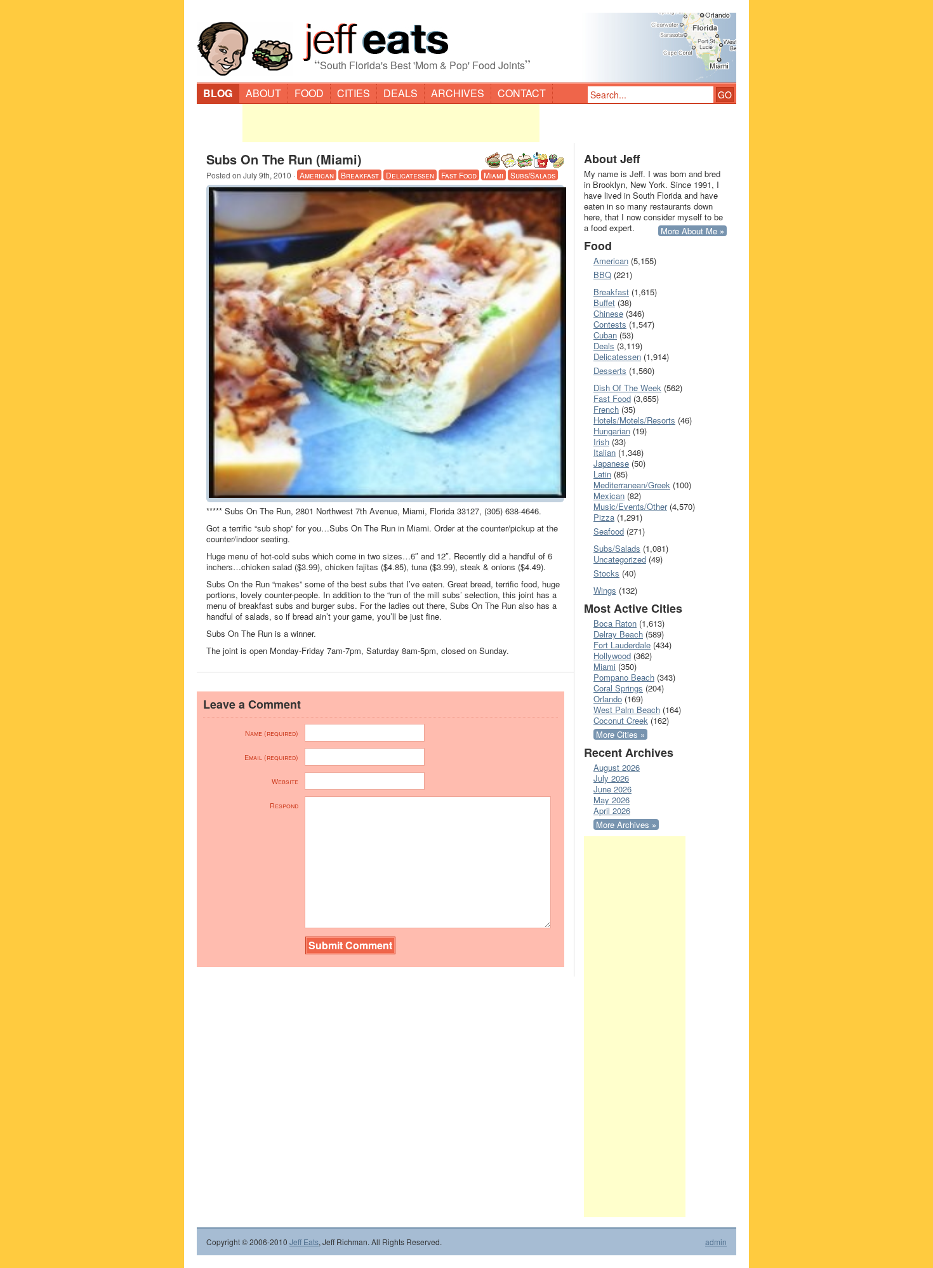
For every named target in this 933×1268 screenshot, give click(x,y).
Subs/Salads (532, 175)
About (263, 93)
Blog (217, 93)
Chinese (608, 313)
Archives (457, 93)
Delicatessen (410, 175)
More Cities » (620, 734)
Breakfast (360, 175)
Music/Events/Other (630, 506)
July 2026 (611, 778)
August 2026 (616, 767)
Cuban (605, 335)
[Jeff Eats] (466, 42)
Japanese (611, 463)
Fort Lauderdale (622, 645)
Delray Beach (618, 634)
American (317, 175)
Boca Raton (615, 623)
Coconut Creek (620, 720)
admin (716, 1242)
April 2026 (611, 810)
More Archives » (626, 824)
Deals (400, 93)
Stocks (606, 573)
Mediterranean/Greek (631, 485)
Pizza (603, 517)
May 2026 (611, 800)
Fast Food (459, 175)
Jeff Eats (304, 1241)
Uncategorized (619, 559)
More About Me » (692, 230)
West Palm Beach (626, 710)
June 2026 (612, 789)
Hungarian (611, 431)
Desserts (609, 370)
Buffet (604, 303)
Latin (602, 474)
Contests (609, 324)
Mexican (609, 496)
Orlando (607, 699)
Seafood (608, 531)
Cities (353, 93)
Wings (604, 590)
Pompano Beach (623, 677)
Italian (604, 452)
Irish (601, 442)
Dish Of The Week (627, 388)
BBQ (602, 275)
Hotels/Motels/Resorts (634, 420)
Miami (493, 175)
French (606, 409)
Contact (522, 93)
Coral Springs (618, 688)
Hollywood (612, 656)
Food (309, 93)
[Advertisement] (390, 123)
